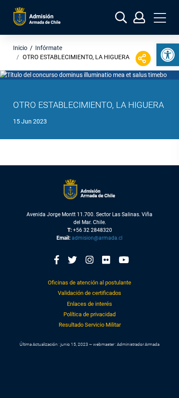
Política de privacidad (89, 314)
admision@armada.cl (97, 238)
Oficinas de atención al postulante (89, 282)
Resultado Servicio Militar (90, 324)
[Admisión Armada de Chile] (37, 16)
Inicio (20, 47)
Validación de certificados (89, 293)
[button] (167, 54)
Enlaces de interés (89, 304)
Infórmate (48, 47)
